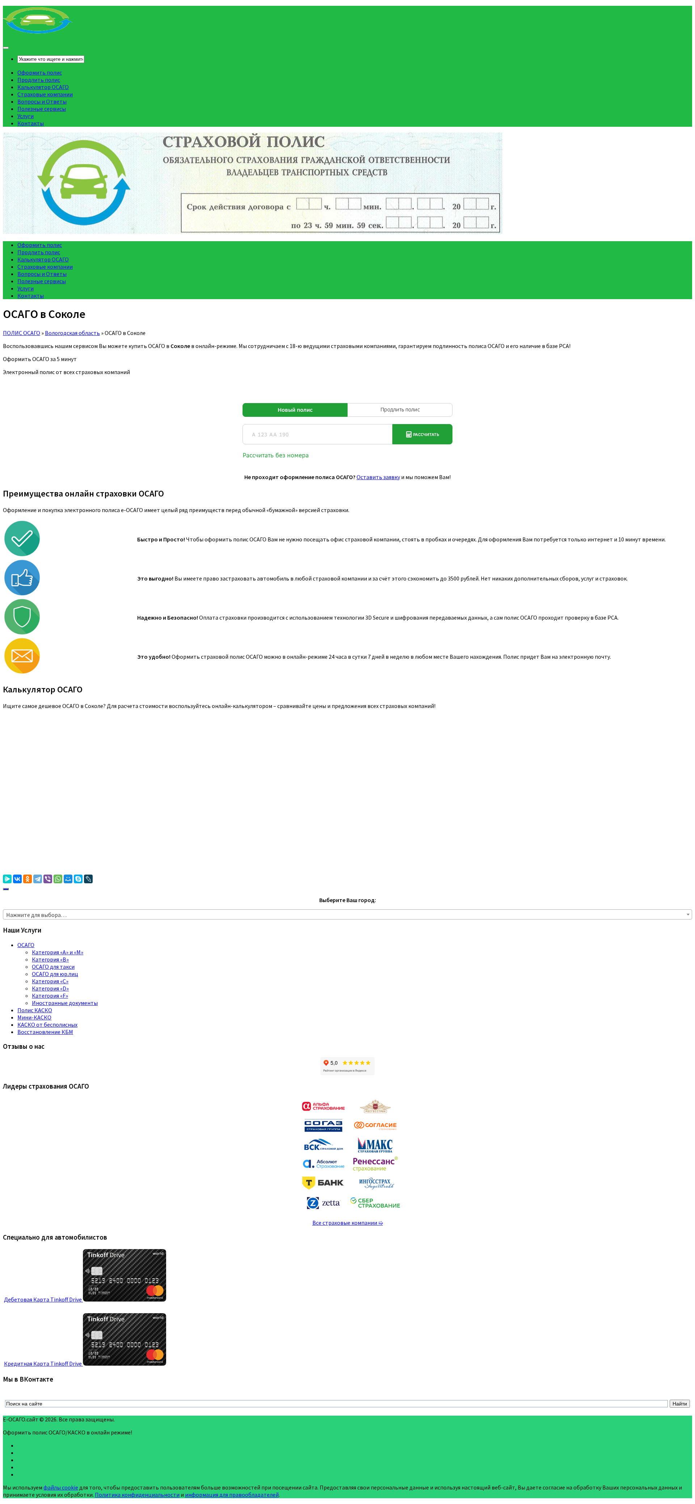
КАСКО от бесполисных (47, 1024)
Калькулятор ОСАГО (43, 87)
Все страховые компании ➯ (347, 1222)
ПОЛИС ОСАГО (21, 332)
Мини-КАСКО (34, 1017)
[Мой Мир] (68, 879)
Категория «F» (50, 995)
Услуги (25, 116)
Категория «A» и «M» (57, 952)
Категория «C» (50, 981)
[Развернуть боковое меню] (6, 889)
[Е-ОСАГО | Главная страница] (37, 32)
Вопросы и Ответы (42, 101)
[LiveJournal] (88, 879)
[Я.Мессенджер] (7, 879)
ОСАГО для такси (53, 966)
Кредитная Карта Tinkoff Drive (43, 1363)
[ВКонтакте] (17, 879)
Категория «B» (50, 959)
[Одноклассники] (27, 879)
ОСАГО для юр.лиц (55, 973)
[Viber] (47, 879)
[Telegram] (37, 879)
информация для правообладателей (232, 1494)
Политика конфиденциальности (137, 1494)
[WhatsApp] (58, 879)
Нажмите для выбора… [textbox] (36, 914)
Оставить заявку (378, 477)
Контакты (30, 123)
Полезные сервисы (41, 108)
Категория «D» (50, 988)
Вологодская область (72, 332)
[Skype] (78, 879)
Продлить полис (38, 79)
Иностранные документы (65, 1002)
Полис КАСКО (34, 1010)
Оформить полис (39, 72)
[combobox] (347, 914)
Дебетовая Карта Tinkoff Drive (43, 1299)
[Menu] (6, 48)
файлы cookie (60, 1487)
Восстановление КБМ (45, 1031)
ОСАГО (25, 944)
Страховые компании (45, 94)
